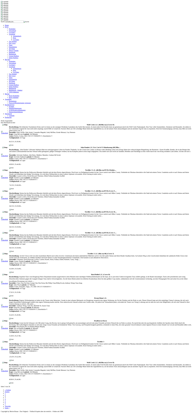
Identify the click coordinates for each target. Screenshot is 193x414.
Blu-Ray (7, 59)
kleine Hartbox (13, 58)
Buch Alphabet (13, 97)
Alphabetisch (17, 36)
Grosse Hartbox (14, 56)
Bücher (7, 94)
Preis (14, 38)
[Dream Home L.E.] (5, 306)
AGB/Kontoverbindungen (17, 110)
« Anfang (8, 390)
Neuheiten (12, 29)
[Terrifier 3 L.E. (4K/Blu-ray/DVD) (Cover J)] (5, 240)
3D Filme (12, 49)
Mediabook (12, 54)
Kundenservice (9, 105)
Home (7, 25)
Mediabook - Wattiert (15, 90)
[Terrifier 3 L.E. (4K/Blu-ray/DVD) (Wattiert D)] (5, 177)
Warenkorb (8, 114)
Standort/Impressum (15, 108)
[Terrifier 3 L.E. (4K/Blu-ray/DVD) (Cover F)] (5, 198)
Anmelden (8, 99)
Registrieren (12, 101)
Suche (3, 21)
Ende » (7, 408)
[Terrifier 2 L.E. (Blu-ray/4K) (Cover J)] (5, 261)
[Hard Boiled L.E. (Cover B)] (5, 283)
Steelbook (12, 52)
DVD (6, 27)
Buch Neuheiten (14, 96)
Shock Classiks (13, 50)
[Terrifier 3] (5, 349)
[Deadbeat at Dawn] (5, 328)
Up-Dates (16, 40)
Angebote (12, 34)
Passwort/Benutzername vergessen (20, 103)
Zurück (7, 392)
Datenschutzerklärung (16, 112)
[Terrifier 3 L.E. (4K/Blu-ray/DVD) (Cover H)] (5, 219)
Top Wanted (13, 41)
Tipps (10, 45)
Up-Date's (12, 32)
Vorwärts (8, 406)
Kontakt (11, 106)
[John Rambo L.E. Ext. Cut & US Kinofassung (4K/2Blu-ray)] (5, 156)
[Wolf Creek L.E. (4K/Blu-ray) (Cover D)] (5, 133)
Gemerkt (11, 115)
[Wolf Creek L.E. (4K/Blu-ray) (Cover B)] (5, 371)
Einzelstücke (13, 47)
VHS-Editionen (14, 92)
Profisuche (8, 117)
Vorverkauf (12, 31)
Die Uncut (12, 43)
